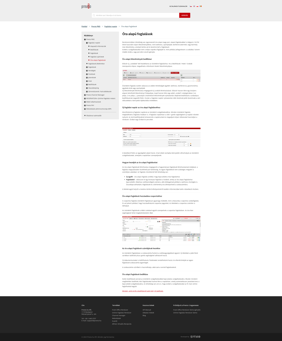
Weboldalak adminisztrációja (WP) (98, 109)
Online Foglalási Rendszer (121, 313)
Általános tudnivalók (178, 6)
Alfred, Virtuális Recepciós (121, 324)
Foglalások (94, 53)
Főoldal (84, 26)
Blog (144, 315)
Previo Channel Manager (95, 95)
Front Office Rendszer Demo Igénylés (186, 310)
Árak (90, 81)
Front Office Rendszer (120, 310)
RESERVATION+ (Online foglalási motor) (100, 98)
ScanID (114, 321)
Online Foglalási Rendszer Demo (185, 313)
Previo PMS (95, 26)
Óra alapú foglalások (98, 60)
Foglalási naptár (110, 26)
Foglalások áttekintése (96, 64)
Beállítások (94, 50)
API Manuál (147, 310)
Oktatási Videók (148, 313)
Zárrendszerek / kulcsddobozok (99, 91)
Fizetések (91, 74)
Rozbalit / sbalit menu (85, 39)
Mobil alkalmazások (93, 102)
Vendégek (92, 71)
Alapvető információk (98, 46)
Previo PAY (90, 105)
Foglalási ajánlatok (97, 57)
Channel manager (118, 315)
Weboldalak (116, 318)
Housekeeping (93, 88)
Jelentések (92, 77)
